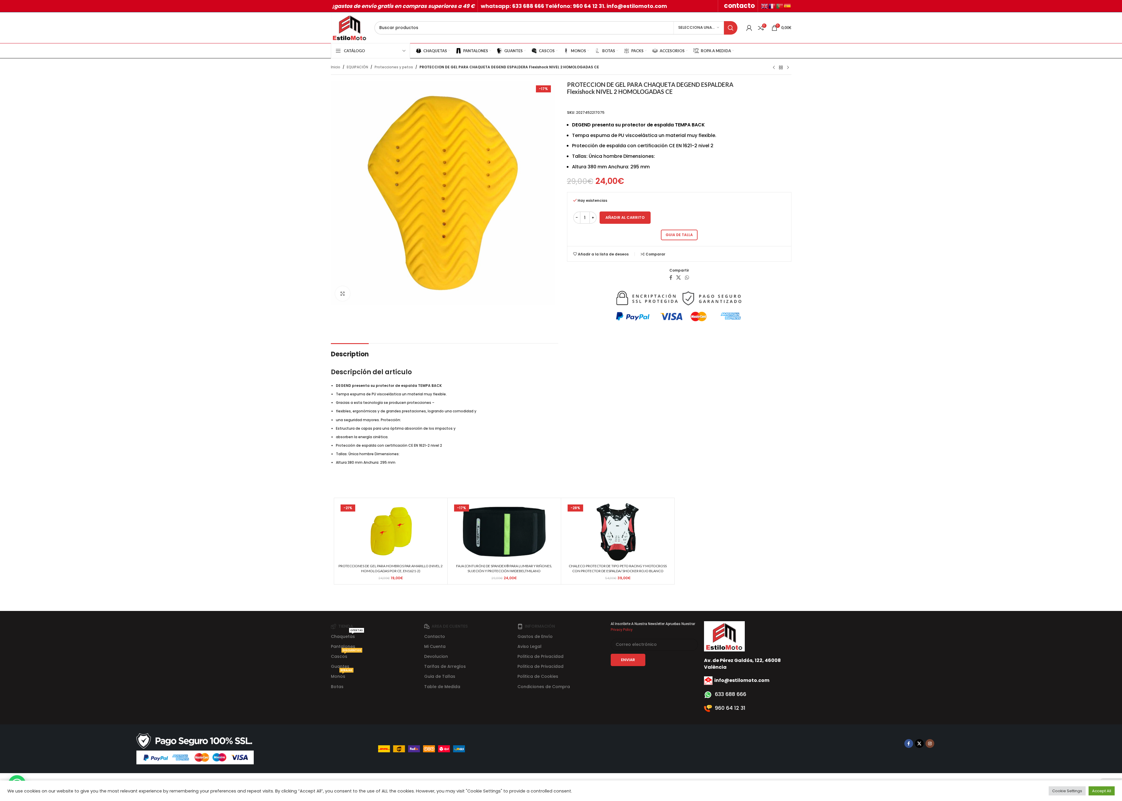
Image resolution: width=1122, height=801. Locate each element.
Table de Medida (442, 687)
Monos (341, 675)
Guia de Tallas (439, 676)
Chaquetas (347, 635)
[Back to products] (780, 67)
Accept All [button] (1101, 791)
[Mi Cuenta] (749, 28)
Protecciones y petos (394, 67)
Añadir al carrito (625, 217)
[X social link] (678, 277)
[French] (772, 5)
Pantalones (343, 646)
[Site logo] (349, 27)
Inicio (335, 67)
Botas (337, 687)
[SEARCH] (730, 28)
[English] (765, 5)
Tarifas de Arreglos (445, 666)
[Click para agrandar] (342, 293)
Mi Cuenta (435, 646)
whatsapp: (496, 6)
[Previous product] (773, 67)
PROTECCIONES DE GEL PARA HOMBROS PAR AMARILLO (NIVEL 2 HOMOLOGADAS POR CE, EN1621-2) (391, 568)
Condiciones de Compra (543, 687)
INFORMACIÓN (540, 626)
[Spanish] (787, 5)
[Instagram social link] (929, 743)
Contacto (434, 636)
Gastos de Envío (535, 636)
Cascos (346, 655)
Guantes (340, 666)
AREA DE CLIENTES (449, 626)
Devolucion (436, 656)
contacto (739, 5)
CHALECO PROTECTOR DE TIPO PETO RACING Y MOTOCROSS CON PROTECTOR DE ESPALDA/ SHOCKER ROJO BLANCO (618, 568)
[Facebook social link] (670, 277)
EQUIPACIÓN (357, 67)
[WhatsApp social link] (687, 277)
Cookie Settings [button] (1067, 791)
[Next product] (787, 67)
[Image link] (195, 748)
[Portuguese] (780, 5)
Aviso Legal (529, 646)
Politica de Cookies (537, 676)
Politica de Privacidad (540, 656)
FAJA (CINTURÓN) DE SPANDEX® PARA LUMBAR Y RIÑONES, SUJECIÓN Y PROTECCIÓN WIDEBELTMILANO (504, 568)
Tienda (345, 626)
